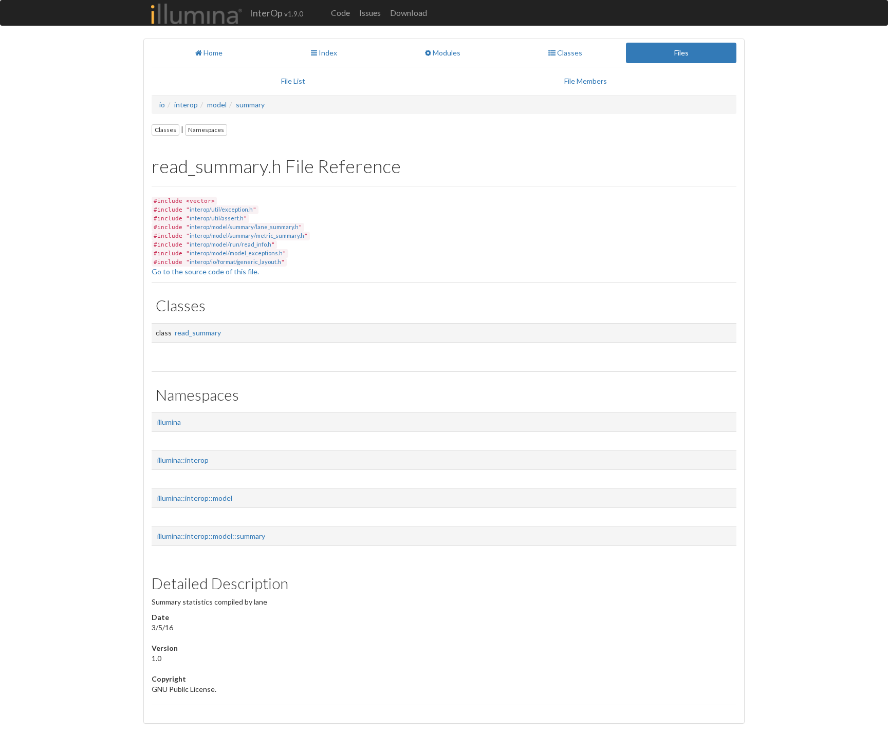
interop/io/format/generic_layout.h (235, 261)
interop (186, 104)
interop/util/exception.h (221, 209)
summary (250, 104)
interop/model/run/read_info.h (230, 244)
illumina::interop (183, 460)
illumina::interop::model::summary (211, 536)
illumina (169, 422)
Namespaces (206, 130)
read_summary (198, 332)
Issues (370, 12)
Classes (165, 130)
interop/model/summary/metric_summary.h (247, 235)
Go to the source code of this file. (205, 271)
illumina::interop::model (194, 498)
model (217, 104)
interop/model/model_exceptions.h (236, 253)
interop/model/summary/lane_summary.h (244, 226)
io (162, 104)
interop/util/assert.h (217, 218)
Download (408, 12)
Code (340, 12)
